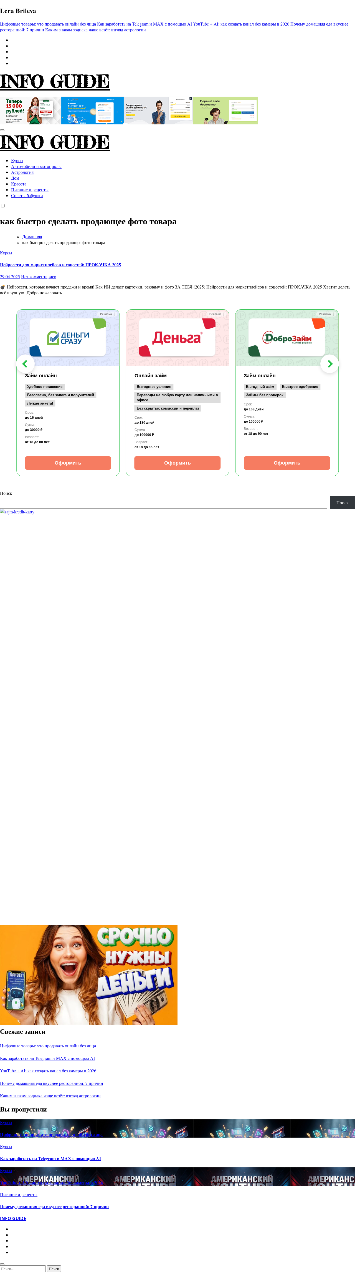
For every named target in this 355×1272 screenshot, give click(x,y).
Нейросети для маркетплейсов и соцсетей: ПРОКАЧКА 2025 (60, 264)
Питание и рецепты (30, 189)
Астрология (22, 172)
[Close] (2, 1264)
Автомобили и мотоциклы (36, 166)
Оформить (68, 463)
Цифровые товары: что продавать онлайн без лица (48, 1045)
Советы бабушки (27, 195)
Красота (18, 184)
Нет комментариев (38, 276)
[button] (25, 364)
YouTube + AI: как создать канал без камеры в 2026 (48, 1070)
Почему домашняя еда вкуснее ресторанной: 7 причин (51, 1083)
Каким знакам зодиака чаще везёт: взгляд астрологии (50, 1095)
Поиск (6, 493)
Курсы (17, 160)
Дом (15, 178)
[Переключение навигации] (2, 130)
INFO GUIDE (55, 81)
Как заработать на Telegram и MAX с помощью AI (47, 1058)
